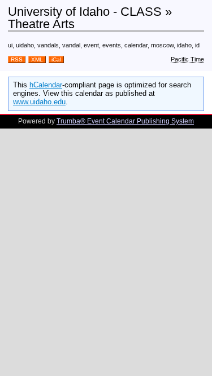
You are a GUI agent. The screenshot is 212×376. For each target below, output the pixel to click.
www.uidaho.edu (39, 102)
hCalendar (45, 85)
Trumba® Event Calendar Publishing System (125, 121)
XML (37, 59)
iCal (56, 59)
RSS (17, 59)
